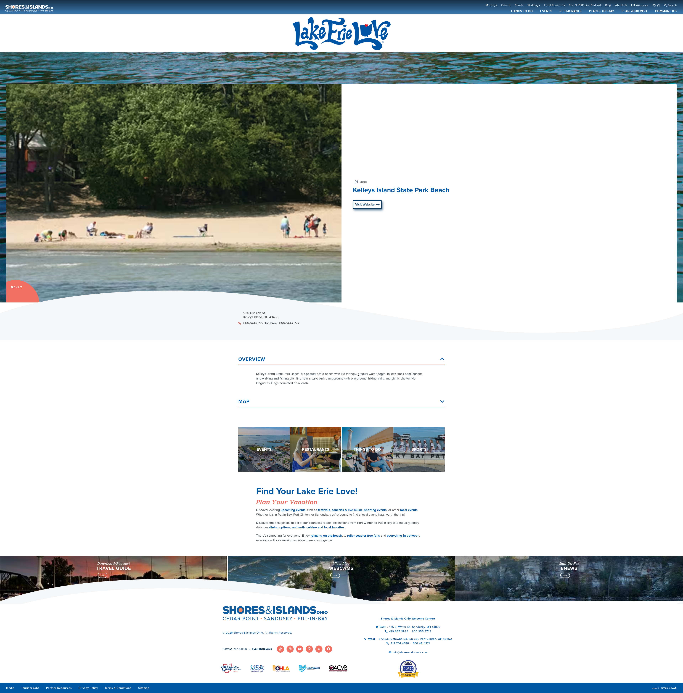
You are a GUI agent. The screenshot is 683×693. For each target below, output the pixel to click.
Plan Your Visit (634, 11)
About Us (621, 5)
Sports (519, 5)
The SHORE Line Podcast (585, 5)
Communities (666, 11)
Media (10, 688)
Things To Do (522, 11)
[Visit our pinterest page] (309, 649)
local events (409, 510)
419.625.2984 (398, 631)
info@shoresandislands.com (410, 652)
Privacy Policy (88, 688)
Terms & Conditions (118, 688)
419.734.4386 (400, 643)
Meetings (491, 5)
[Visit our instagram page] (290, 649)
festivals (324, 510)
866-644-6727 (253, 323)
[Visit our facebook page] (328, 649)
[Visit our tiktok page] (280, 649)
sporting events (375, 510)
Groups (506, 5)
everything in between (403, 535)
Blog (608, 5)
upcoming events (293, 510)
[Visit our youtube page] (299, 649)
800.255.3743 (421, 631)
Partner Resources (59, 688)
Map (244, 401)
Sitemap (143, 688)
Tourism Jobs (30, 688)
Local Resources (554, 5)
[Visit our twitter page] (318, 649)
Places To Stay (601, 11)
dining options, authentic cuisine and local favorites (307, 527)
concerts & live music (347, 510)
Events (546, 11)
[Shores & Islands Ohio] (28, 7)
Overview (251, 359)
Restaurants (570, 11)
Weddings (534, 5)
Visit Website (365, 204)
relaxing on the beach (326, 535)
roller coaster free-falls (363, 535)
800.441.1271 (421, 643)
